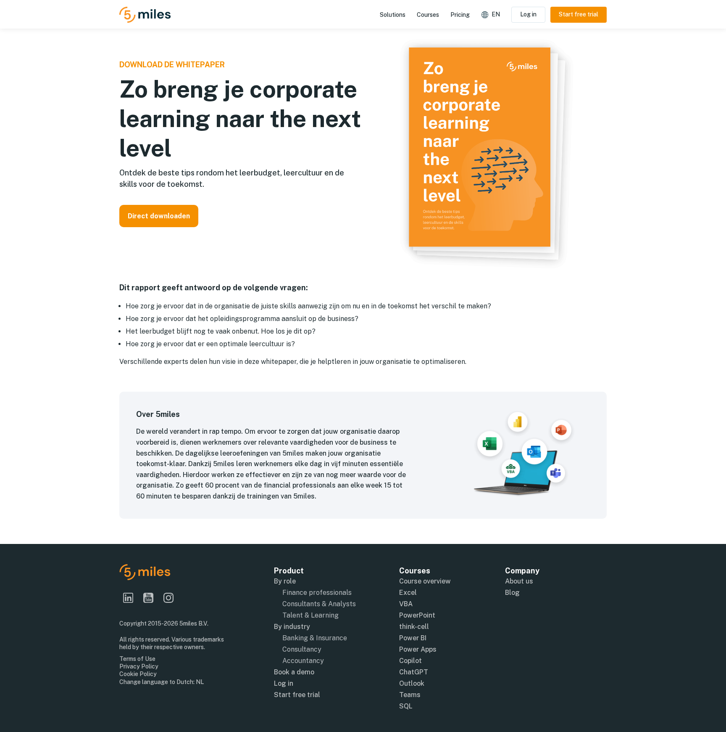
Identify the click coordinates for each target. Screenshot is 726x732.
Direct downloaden (159, 216)
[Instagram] (172, 598)
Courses (428, 14)
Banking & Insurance (314, 638)
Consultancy (301, 649)
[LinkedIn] (131, 598)
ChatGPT (413, 672)
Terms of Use (137, 658)
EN (496, 14)
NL (200, 682)
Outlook (411, 683)
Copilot (410, 661)
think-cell (414, 627)
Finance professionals (317, 593)
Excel (408, 593)
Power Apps (418, 649)
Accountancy (303, 661)
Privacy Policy (138, 666)
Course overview (425, 581)
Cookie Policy (138, 674)
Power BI (412, 638)
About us (519, 581)
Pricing (460, 14)
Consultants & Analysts (319, 604)
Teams (410, 695)
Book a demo (294, 672)
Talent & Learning (310, 615)
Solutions (392, 14)
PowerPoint (417, 615)
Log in (528, 14)
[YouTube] (152, 598)
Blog (512, 593)
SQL (406, 706)
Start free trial (578, 14)
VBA (406, 604)
